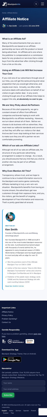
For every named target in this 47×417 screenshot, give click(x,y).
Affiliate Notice (7, 312)
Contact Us (6, 322)
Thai (12, 413)
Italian (11, 411)
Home (4, 13)
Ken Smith (13, 26)
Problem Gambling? (9, 319)
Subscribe (8, 395)
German (18, 411)
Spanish (26, 411)
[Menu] (42, 4)
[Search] (36, 4)
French (33, 411)
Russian (5, 413)
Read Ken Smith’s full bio (14, 286)
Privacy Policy (7, 315)
